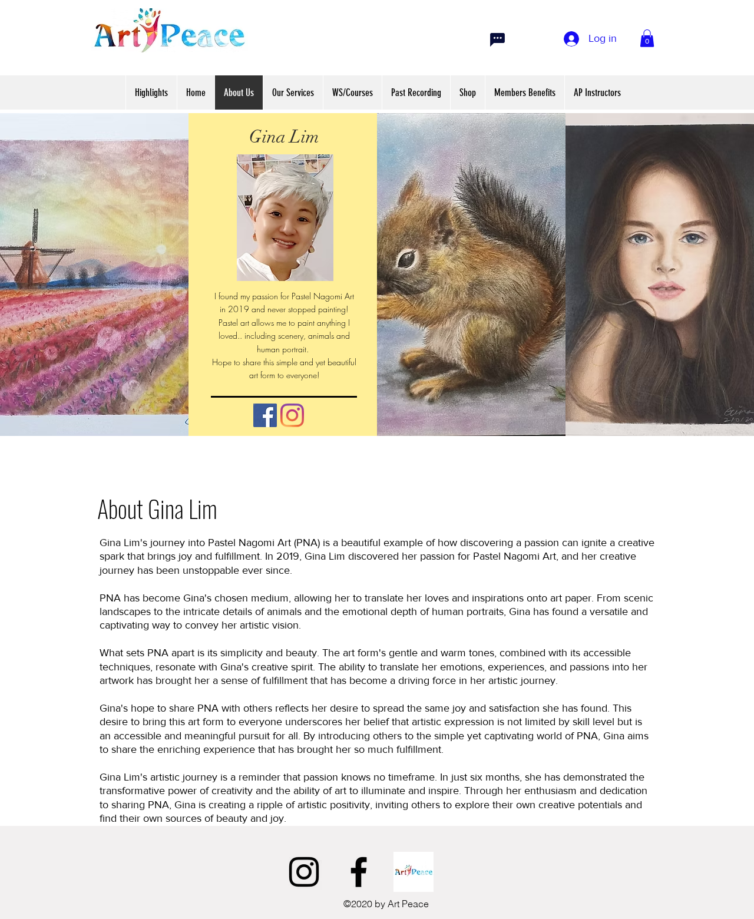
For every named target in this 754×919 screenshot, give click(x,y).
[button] (647, 38)
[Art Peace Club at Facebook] (413, 872)
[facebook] (359, 872)
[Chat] (497, 39)
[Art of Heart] (265, 415)
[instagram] (304, 872)
